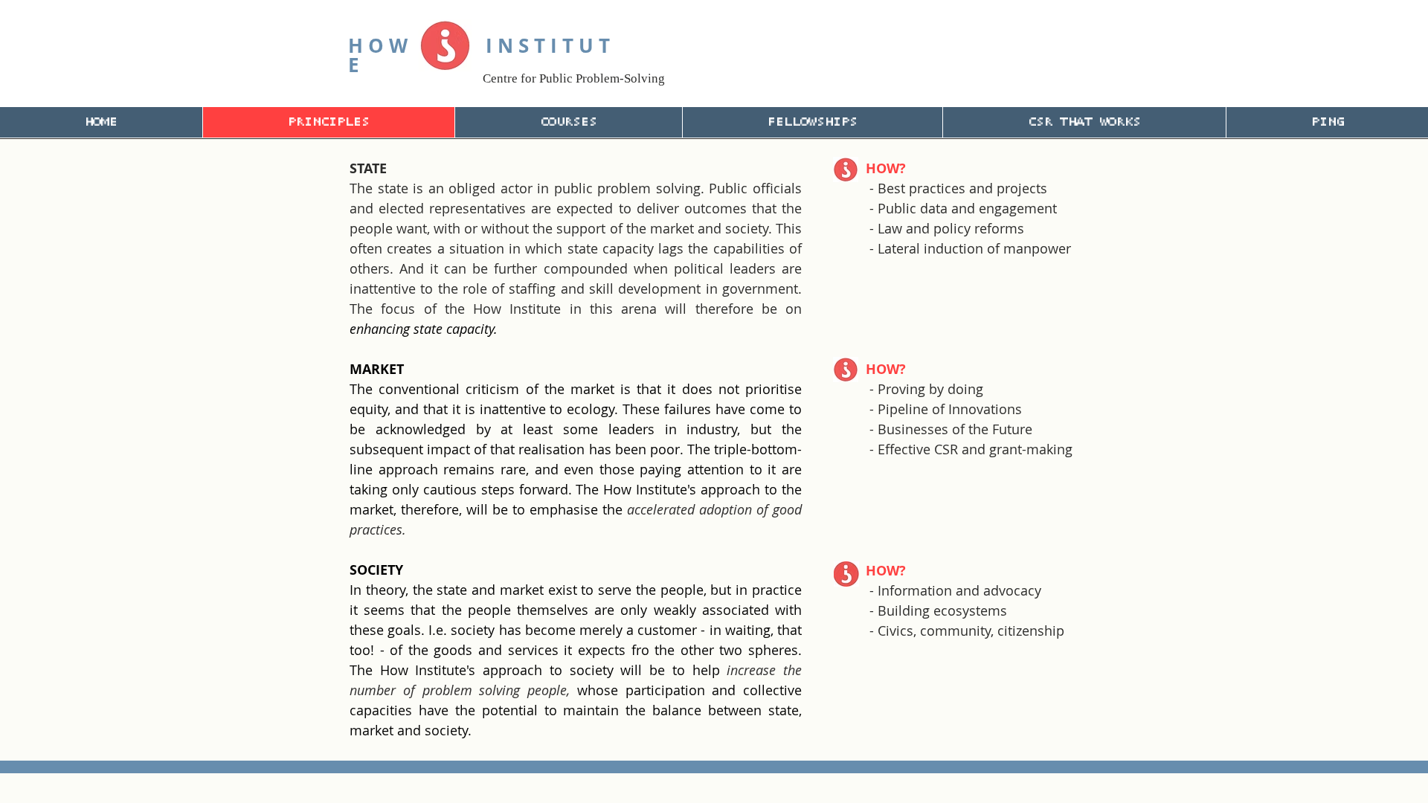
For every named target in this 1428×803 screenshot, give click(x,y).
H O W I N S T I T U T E (479, 55)
